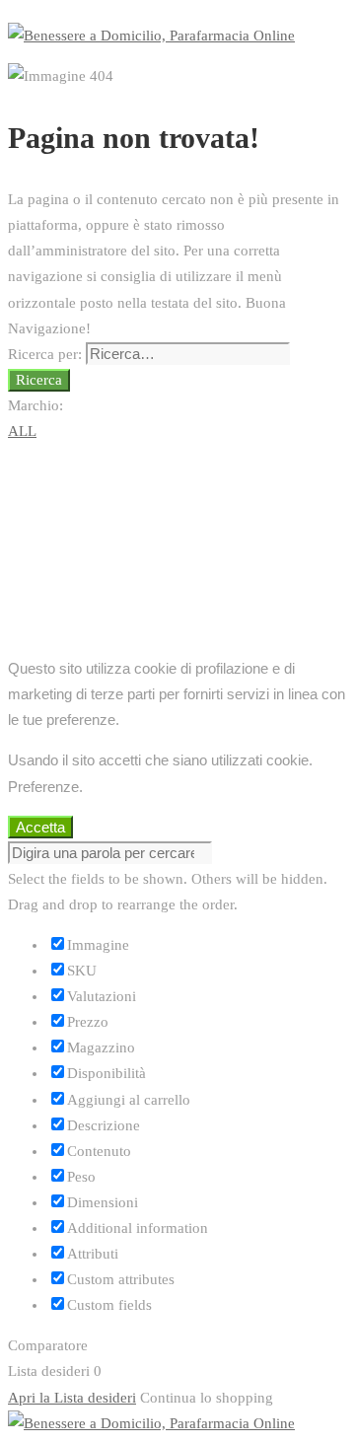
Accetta (40, 827)
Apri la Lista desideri (72, 1398)
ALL (22, 431)
